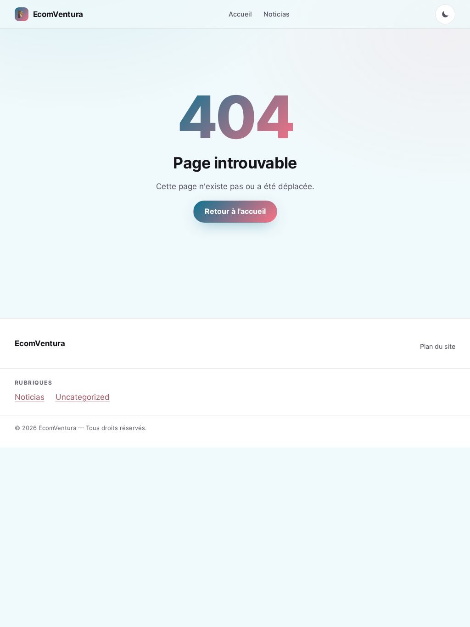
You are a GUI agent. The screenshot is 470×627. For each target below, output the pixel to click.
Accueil (240, 14)
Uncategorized (83, 397)
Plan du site (437, 346)
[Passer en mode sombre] (445, 14)
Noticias (276, 14)
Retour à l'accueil (235, 211)
